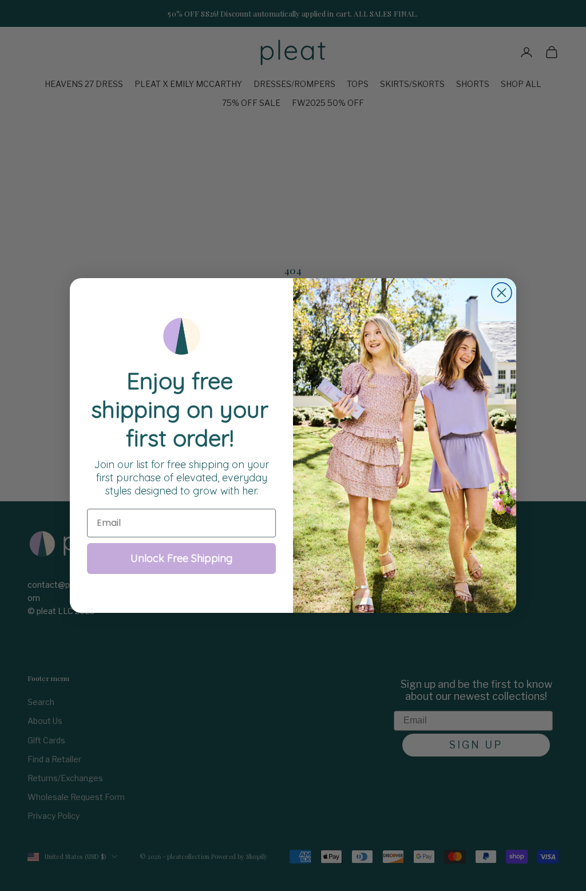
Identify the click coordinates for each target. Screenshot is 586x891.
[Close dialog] (502, 293)
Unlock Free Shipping (181, 558)
